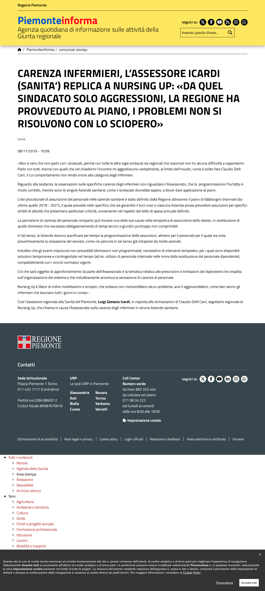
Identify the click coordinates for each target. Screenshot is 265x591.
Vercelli (101, 409)
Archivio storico (29, 491)
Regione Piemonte (32, 5)
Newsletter (25, 485)
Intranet (238, 439)
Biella (74, 403)
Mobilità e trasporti (31, 546)
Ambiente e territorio (33, 507)
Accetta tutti (249, 582)
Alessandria (79, 392)
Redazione (25, 479)
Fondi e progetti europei (35, 524)
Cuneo (75, 409)
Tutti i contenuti (20, 457)
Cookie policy (109, 439)
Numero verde (134, 383)
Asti (73, 398)
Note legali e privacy (78, 439)
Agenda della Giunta (32, 468)
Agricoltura (25, 501)
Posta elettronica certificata (206, 439)
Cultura (22, 513)
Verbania (102, 403)
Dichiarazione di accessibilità (38, 439)
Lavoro (22, 540)
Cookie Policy (191, 572)
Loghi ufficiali (133, 439)
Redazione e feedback (165, 439)
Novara (101, 392)
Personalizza (224, 582)
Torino (100, 398)
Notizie (22, 463)
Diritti (21, 518)
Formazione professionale (37, 529)
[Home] (20, 49)
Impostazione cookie (144, 420)
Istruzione (24, 535)
